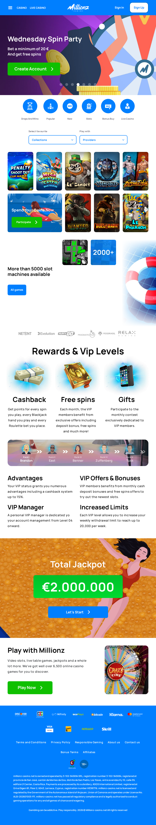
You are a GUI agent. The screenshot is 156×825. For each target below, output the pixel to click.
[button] (61, 84)
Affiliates (89, 752)
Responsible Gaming (89, 742)
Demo (21, 178)
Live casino (38, 8)
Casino (22, 8)
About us (114, 742)
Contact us (132, 742)
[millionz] (78, 7)
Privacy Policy (60, 742)
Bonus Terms (70, 752)
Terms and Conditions (31, 742)
